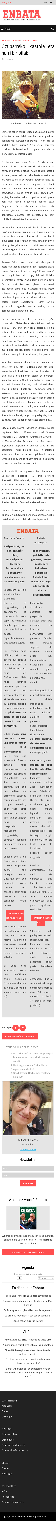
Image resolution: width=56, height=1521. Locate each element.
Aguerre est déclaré (23, 1069)
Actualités (7, 1406)
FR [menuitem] (51, 2)
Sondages (7, 1473)
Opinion (16, 40)
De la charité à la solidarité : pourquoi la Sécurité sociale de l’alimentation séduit (33, 1057)
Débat (5, 1462)
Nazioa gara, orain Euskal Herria (30, 1065)
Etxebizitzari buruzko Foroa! (28, 1321)
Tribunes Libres (29, 40)
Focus (5, 1411)
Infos (4, 1491)
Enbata (22, 1516)
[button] (19, 1278)
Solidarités (9, 1486)
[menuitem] (46, 2)
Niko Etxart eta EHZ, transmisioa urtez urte (28, 1339)
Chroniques (8, 1416)
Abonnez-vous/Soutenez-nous (20, 1036)
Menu (7, 28)
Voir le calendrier (45, 1278)
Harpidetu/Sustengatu (43, 920)
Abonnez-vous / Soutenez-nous (15, 915)
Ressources (8, 1496)
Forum (5, 1468)
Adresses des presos (13, 1502)
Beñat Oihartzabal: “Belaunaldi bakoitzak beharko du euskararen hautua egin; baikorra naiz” (28, 1372)
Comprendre (10, 1400)
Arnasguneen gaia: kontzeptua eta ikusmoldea (28, 1345)
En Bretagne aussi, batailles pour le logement (28, 1310)
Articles (6, 40)
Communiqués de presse (15, 1450)
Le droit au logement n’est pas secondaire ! (28, 1315)
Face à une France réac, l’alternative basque (28, 1295)
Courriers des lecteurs (13, 1445)
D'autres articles (28, 1149)
